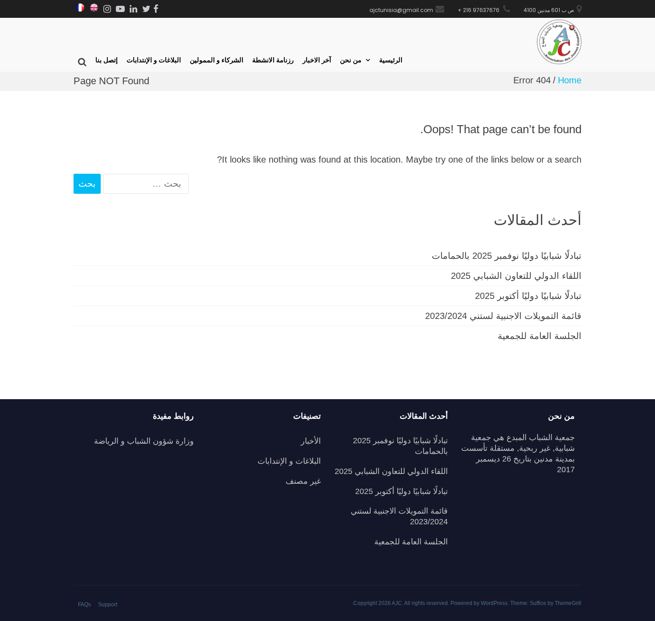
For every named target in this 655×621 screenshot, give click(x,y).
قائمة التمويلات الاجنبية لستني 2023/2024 (503, 316)
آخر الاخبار (317, 60)
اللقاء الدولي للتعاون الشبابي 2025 (516, 276)
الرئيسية (390, 60)
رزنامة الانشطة (273, 60)
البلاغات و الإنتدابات (154, 60)
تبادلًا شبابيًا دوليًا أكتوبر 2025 (528, 296)
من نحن (350, 60)
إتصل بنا (106, 60)
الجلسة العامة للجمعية (539, 336)
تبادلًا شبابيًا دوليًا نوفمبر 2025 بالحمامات (506, 256)
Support (107, 604)
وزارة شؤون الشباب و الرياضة (144, 441)
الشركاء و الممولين (216, 60)
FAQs (84, 604)
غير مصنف (303, 481)
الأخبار (311, 441)
